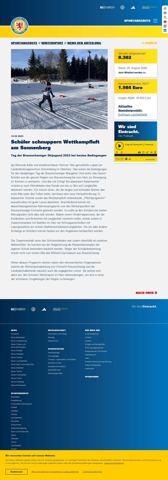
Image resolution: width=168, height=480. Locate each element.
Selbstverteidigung (18, 428)
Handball (14, 411)
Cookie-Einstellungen (92, 472)
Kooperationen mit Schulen (96, 351)
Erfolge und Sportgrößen (95, 344)
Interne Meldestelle (93, 365)
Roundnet (15, 421)
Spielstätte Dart (54, 370)
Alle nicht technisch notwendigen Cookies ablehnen (55, 472)
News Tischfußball (18, 375)
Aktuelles (15, 334)
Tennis (13, 442)
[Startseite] (165, 8)
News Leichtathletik (19, 361)
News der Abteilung (84, 43)
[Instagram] (165, 26)
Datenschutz (53, 341)
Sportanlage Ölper (55, 373)
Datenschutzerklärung (114, 463)
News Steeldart (17, 368)
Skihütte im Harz (54, 363)
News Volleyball (17, 382)
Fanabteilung (16, 400)
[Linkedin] (165, 30)
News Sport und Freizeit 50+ (22, 364)
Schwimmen (16, 425)
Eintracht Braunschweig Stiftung (98, 362)
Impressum (89, 368)
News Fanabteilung (19, 341)
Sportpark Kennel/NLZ (57, 366)
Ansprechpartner (92, 334)
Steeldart (14, 438)
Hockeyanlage (54, 353)
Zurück (151, 43)
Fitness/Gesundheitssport (21, 404)
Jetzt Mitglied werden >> (132, 73)
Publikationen (90, 355)
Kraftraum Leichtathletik (132, 110)
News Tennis (16, 371)
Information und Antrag (57, 334)
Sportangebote (24, 43)
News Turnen (16, 378)
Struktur (88, 341)
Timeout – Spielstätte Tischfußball (62, 359)
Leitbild (88, 337)
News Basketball (18, 337)
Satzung (51, 337)
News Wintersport (18, 385)
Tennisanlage (53, 356)
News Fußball (16, 351)
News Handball (17, 354)
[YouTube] (165, 21)
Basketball (15, 397)
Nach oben (145, 293)
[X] (165, 17)
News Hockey (16, 357)
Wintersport (52, 43)
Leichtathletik (16, 418)
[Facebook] (165, 13)
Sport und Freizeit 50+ (20, 432)
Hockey (14, 414)
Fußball (14, 407)
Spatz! (13, 435)
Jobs (87, 358)
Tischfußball (16, 445)
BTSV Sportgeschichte (94, 348)
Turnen (14, 449)
